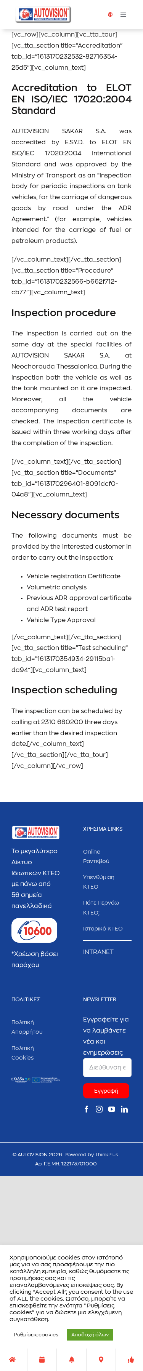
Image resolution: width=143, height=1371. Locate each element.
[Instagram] (99, 1109)
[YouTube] (111, 1109)
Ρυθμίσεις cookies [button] (36, 1334)
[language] (110, 15)
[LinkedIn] (124, 1109)
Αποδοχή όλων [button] (90, 1334)
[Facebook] (86, 1109)
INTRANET (98, 952)
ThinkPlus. (107, 1154)
